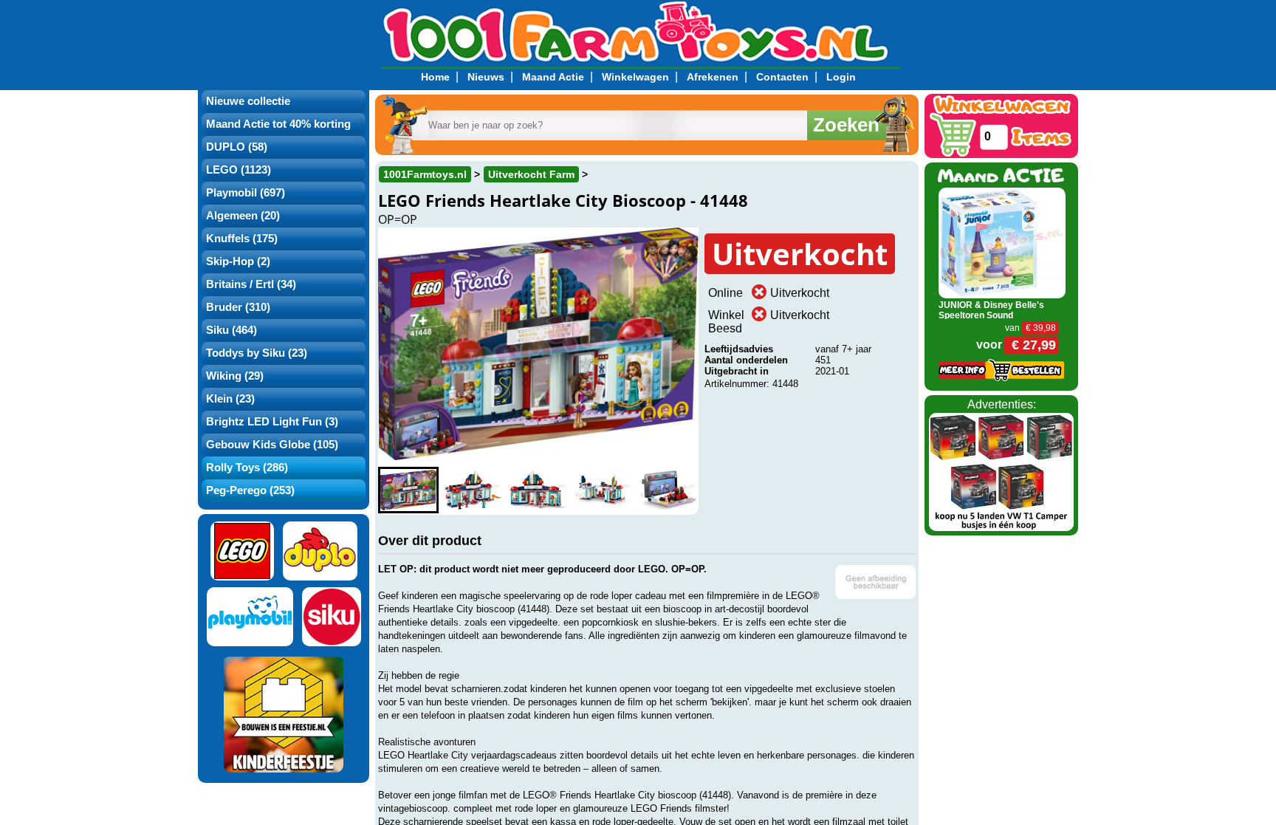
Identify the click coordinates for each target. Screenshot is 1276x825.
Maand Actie (553, 77)
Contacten (782, 77)
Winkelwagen (635, 77)
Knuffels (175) (242, 238)
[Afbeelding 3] (538, 490)
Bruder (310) (238, 307)
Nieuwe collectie (248, 101)
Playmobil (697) (245, 193)
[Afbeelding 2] (473, 490)
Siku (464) (231, 330)
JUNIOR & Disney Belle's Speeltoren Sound (991, 310)
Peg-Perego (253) (250, 490)
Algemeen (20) (243, 216)
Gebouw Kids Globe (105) (272, 445)
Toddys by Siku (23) (256, 353)
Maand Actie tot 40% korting (278, 124)
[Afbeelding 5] (668, 490)
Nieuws (485, 77)
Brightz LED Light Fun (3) (272, 422)
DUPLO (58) (236, 147)
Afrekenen (712, 77)
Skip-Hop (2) (238, 261)
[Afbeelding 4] (603, 490)
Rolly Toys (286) (247, 467)
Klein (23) (230, 399)
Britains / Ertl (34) (251, 284)
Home (435, 77)
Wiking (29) (235, 376)
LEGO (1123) (238, 170)
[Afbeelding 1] (408, 490)
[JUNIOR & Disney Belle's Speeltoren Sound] (1002, 242)
